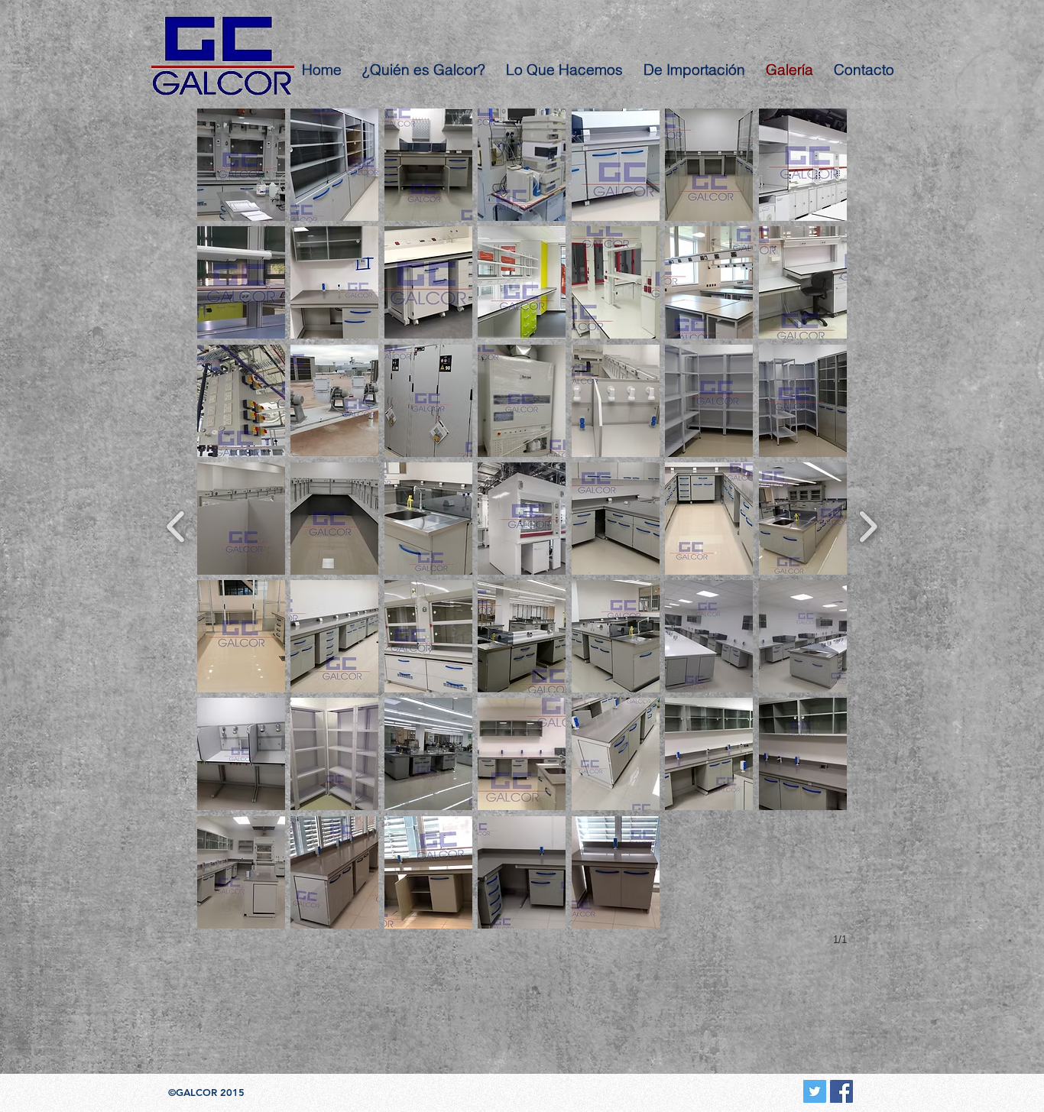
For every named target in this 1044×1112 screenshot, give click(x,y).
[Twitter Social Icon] (814, 1091)
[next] (868, 525)
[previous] (176, 525)
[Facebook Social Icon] (841, 1091)
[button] (241, 165)
